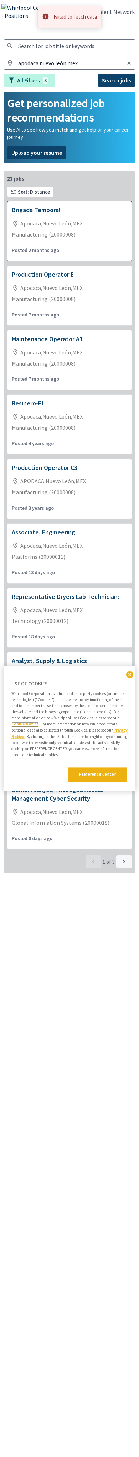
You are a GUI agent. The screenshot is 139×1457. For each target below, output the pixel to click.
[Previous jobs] (93, 861)
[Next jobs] (124, 861)
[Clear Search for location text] (129, 63)
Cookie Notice (25, 724)
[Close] (129, 674)
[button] (30, 192)
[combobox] (69, 45)
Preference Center (97, 774)
